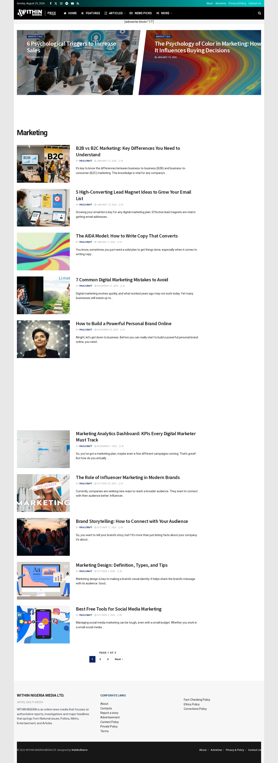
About (209, 3)
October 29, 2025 (106, 483)
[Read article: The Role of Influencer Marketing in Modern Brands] (43, 493)
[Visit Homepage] (37, 13)
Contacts (106, 708)
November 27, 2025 (107, 286)
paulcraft (85, 161)
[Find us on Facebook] (50, 3)
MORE (165, 13)
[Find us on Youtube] (72, 3)
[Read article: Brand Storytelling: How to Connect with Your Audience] (43, 537)
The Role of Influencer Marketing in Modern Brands (128, 477)
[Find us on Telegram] (66, 3)
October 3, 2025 (105, 571)
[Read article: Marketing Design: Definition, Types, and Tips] (43, 581)
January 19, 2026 (167, 57)
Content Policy (109, 722)
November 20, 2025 (107, 329)
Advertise (220, 3)
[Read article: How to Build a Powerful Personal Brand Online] (43, 339)
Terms (104, 731)
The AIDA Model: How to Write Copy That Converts (127, 236)
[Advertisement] (139, 112)
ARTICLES (116, 13)
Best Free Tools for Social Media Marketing (119, 609)
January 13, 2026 (106, 161)
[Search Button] (259, 13)
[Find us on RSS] (78, 3)
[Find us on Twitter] (55, 3)
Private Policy (109, 726)
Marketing (35, 36)
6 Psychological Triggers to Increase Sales (71, 47)
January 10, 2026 (106, 204)
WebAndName (79, 750)
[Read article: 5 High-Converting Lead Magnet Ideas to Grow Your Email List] (43, 208)
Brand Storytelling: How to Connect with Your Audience (132, 521)
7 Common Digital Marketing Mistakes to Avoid (122, 279)
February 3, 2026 (38, 57)
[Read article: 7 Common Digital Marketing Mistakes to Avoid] (43, 295)
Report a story (109, 712)
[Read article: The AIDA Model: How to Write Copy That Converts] (43, 251)
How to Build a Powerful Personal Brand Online (123, 323)
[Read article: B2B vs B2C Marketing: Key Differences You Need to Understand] (43, 164)
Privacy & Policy (237, 3)
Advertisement (110, 717)
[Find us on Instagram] (61, 3)
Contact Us (254, 3)
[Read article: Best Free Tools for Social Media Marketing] (43, 624)
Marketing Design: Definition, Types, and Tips (121, 565)
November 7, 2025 (106, 446)
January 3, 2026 (105, 242)
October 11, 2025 (106, 527)
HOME (72, 13)
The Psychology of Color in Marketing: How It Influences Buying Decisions (208, 47)
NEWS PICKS (143, 13)
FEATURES (93, 13)
